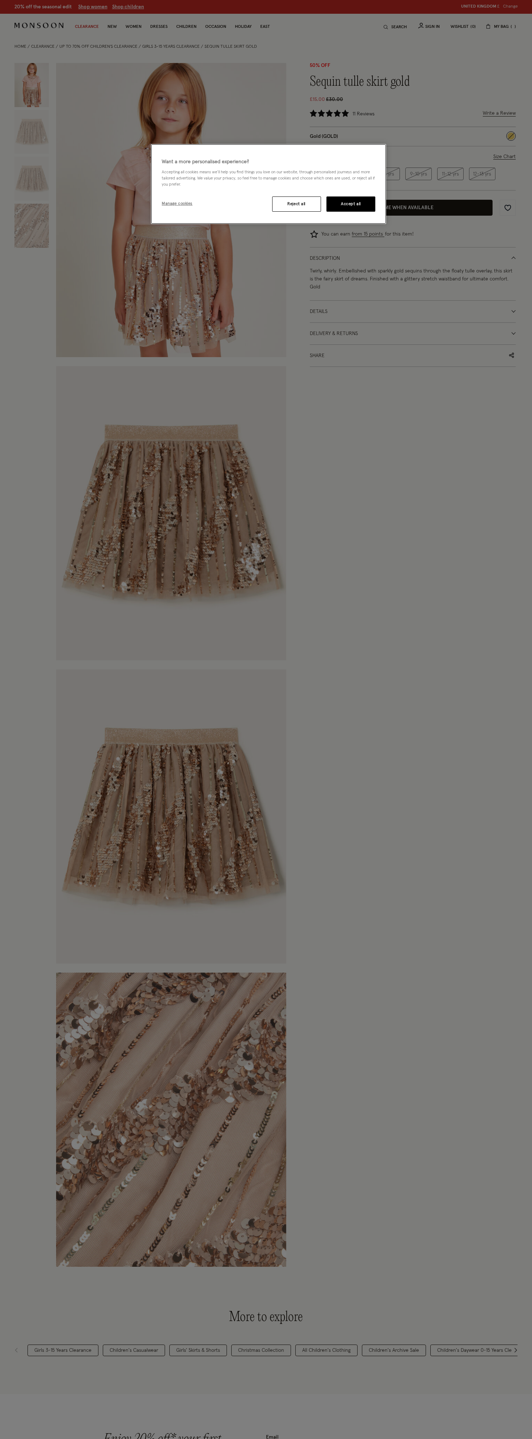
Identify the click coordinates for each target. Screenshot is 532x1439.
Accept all (351, 204)
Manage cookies (177, 204)
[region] (268, 184)
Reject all (296, 204)
